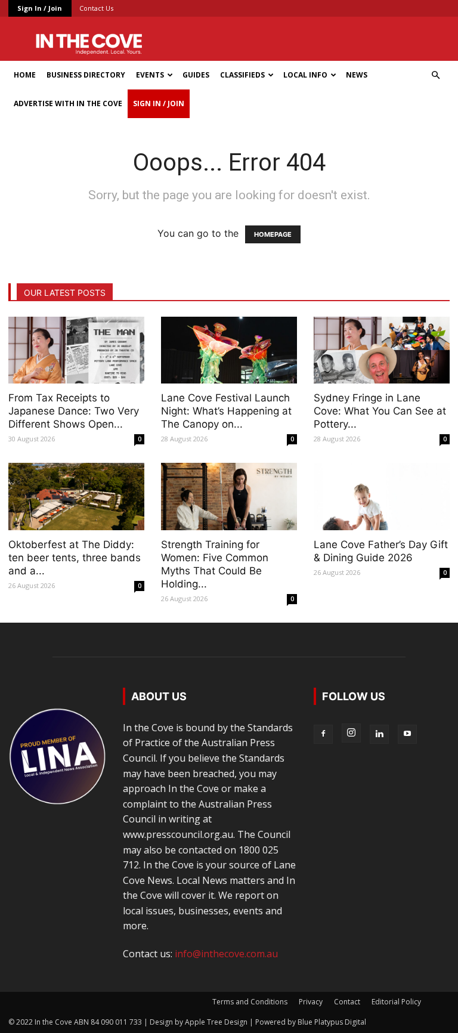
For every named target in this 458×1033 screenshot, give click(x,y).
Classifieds (242, 75)
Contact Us (96, 8)
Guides (195, 75)
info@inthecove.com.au (226, 953)
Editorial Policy (396, 1002)
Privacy (311, 1002)
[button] (435, 75)
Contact (347, 1002)
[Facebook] (323, 734)
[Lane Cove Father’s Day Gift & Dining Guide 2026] (382, 496)
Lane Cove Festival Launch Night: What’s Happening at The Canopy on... (226, 411)
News (356, 75)
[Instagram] (351, 733)
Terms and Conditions (249, 1002)
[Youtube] (407, 734)
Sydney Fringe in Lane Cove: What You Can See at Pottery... (380, 411)
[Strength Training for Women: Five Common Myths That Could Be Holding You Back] (229, 496)
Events (150, 75)
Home (25, 75)
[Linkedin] (379, 734)
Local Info (305, 75)
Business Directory (86, 75)
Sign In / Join (39, 8)
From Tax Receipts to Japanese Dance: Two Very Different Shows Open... (73, 411)
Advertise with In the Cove (68, 103)
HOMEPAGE (273, 234)
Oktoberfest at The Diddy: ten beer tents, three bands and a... (74, 558)
